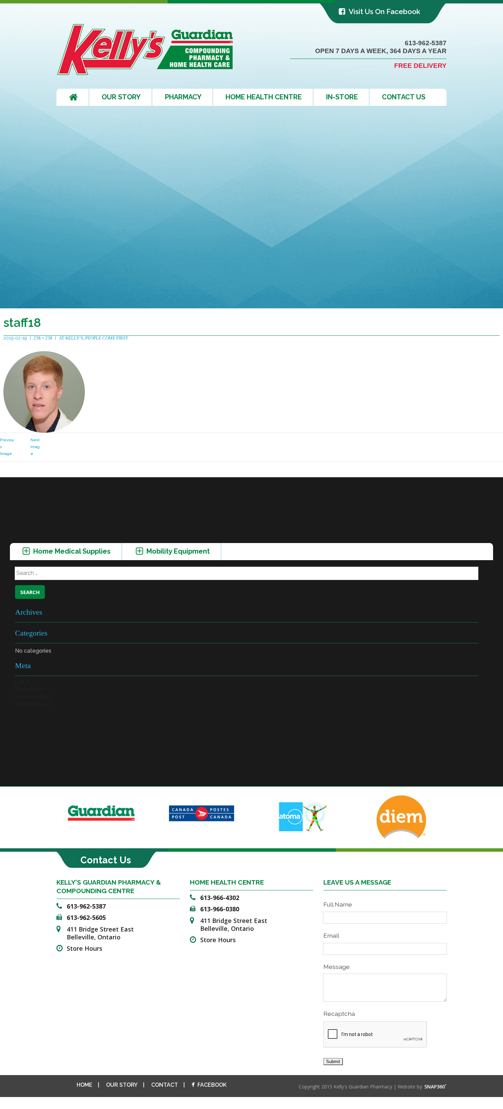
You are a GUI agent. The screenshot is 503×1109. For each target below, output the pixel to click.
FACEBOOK (212, 1085)
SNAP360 (435, 1086)
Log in (22, 681)
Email (331, 935)
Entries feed (28, 689)
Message (336, 966)
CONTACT (164, 1085)
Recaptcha (339, 1013)
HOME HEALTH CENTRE (263, 97)
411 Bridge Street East (100, 933)
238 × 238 (43, 338)
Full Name (337, 904)
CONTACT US (403, 97)
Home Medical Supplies (71, 551)
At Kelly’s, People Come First (93, 338)
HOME (84, 1085)
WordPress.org (32, 704)
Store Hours (84, 948)
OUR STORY (121, 97)
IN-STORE (342, 97)
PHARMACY (183, 97)
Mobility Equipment (177, 551)
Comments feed (33, 696)
